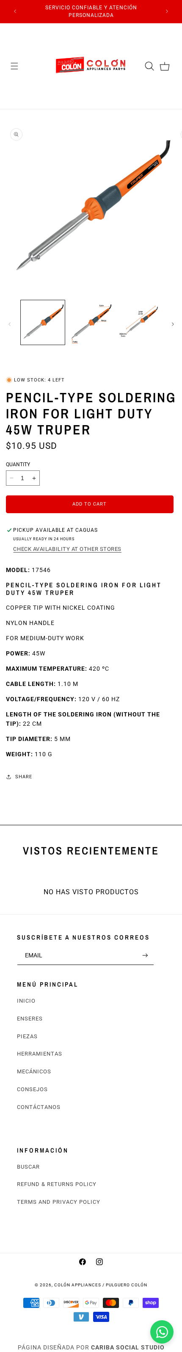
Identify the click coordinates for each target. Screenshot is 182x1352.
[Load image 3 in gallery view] (138, 322)
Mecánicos (34, 1071)
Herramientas (39, 1054)
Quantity (18, 464)
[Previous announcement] (15, 11)
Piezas (27, 1036)
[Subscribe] (145, 955)
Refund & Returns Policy (57, 1184)
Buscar (28, 1167)
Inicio (26, 1001)
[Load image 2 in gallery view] (91, 322)
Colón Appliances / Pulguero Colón (100, 1285)
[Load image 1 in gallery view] (43, 322)
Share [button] (23, 777)
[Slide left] (9, 324)
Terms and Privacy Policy (58, 1202)
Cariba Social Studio (128, 1347)
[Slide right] (172, 324)
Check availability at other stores (67, 549)
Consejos (32, 1089)
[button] (14, 66)
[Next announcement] (167, 11)
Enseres (30, 1018)
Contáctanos (39, 1107)
